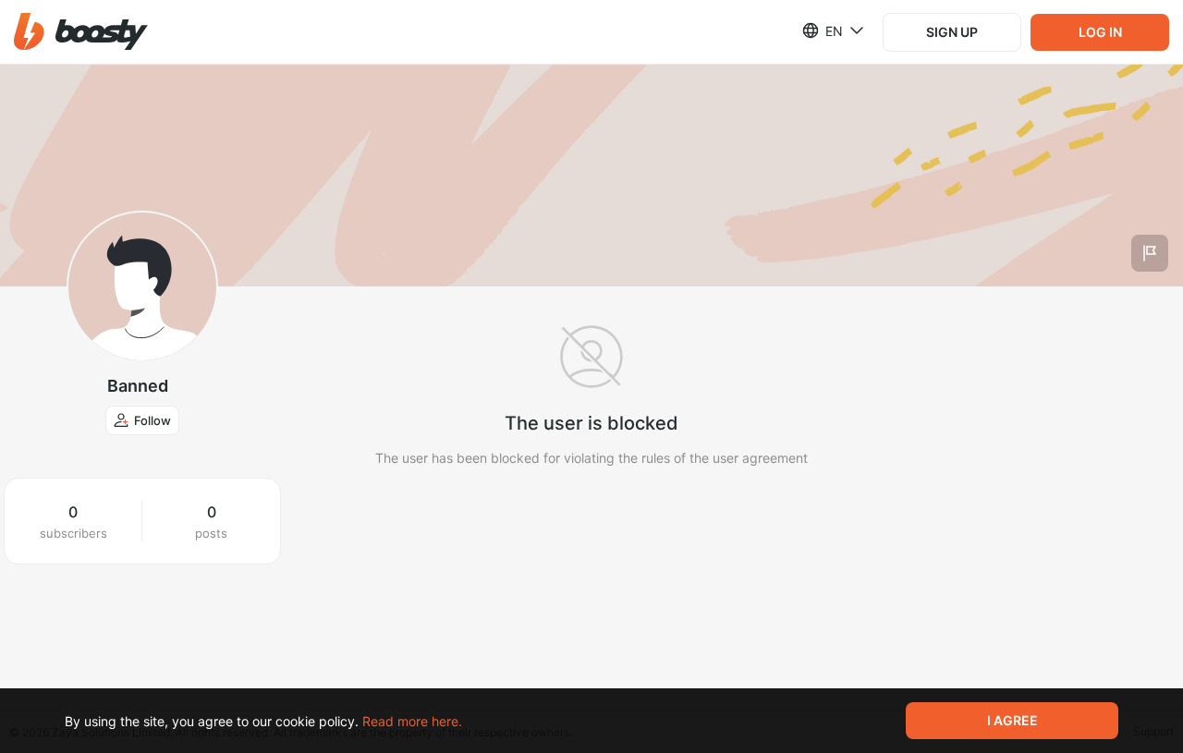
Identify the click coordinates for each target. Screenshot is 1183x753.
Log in (1100, 32)
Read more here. (412, 721)
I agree (1012, 720)
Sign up (952, 32)
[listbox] (822, 30)
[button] (81, 32)
